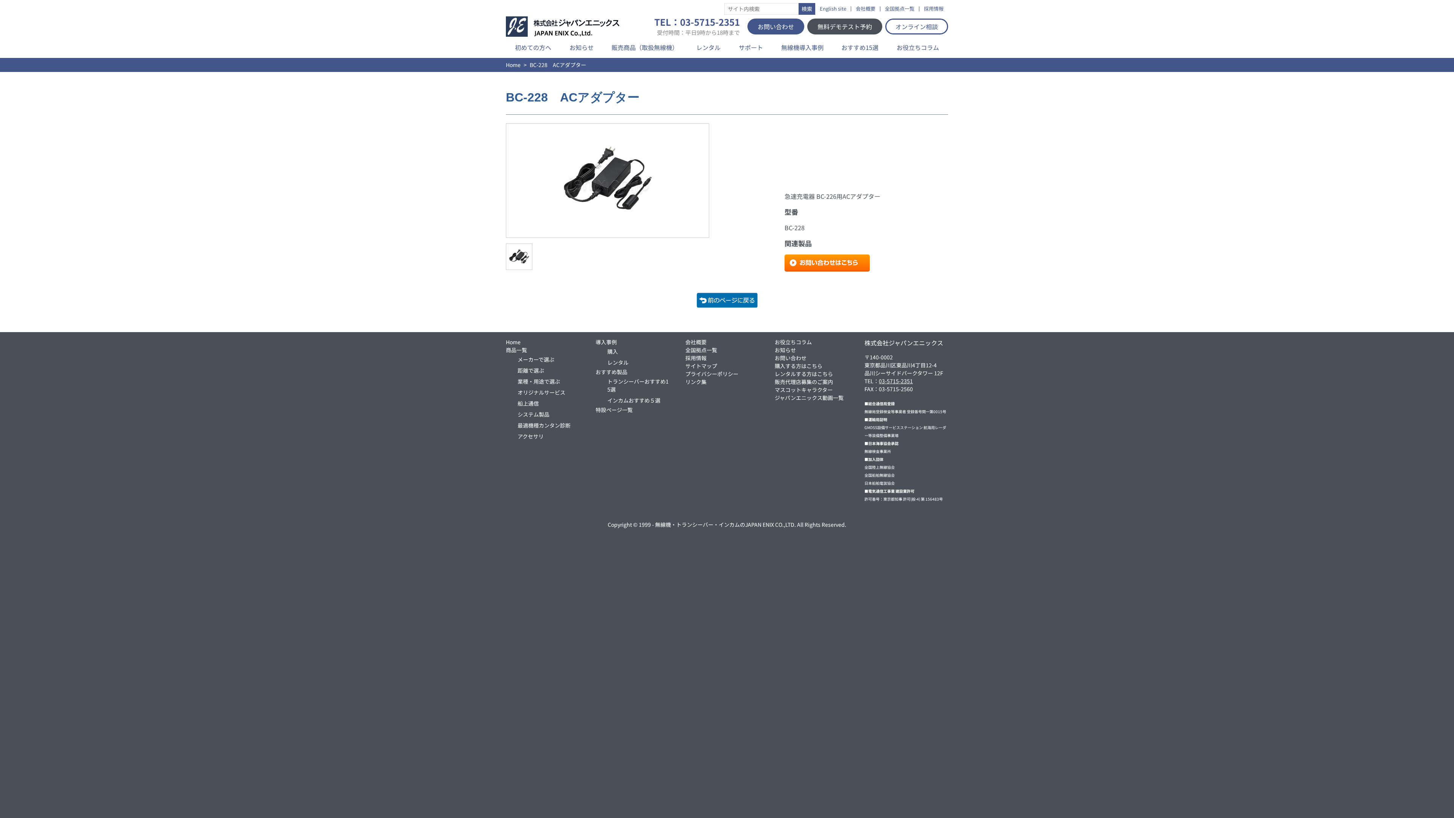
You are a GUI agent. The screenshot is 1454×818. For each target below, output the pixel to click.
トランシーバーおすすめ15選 (638, 385)
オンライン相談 (916, 26)
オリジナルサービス (541, 392)
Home (513, 65)
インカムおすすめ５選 (633, 400)
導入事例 (606, 342)
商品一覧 (516, 350)
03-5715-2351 (896, 381)
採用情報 (934, 8)
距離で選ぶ (531, 370)
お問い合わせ (776, 26)
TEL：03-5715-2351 (697, 26)
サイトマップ (701, 366)
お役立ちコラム (918, 47)
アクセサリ (531, 436)
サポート (751, 47)
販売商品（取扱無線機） (645, 47)
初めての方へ (533, 47)
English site (833, 8)
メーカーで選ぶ (536, 359)
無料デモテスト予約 (844, 26)
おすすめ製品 (611, 372)
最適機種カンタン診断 (544, 425)
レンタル (708, 47)
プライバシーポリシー (711, 374)
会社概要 (865, 8)
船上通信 (528, 403)
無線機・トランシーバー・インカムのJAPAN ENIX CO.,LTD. (725, 524)
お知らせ (581, 47)
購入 (612, 351)
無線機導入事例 (802, 47)
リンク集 (696, 382)
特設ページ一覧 (614, 410)
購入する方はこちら (798, 366)
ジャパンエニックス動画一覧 (809, 397)
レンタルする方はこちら (804, 374)
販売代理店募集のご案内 (804, 382)
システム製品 (533, 414)
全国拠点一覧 (899, 8)
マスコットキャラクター (804, 389)
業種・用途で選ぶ (539, 381)
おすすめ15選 (859, 47)
